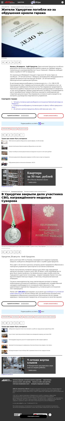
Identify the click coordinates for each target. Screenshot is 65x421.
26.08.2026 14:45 (6, 191)
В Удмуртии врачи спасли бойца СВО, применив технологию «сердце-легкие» (29, 350)
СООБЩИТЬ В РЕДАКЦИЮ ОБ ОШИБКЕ (40, 383)
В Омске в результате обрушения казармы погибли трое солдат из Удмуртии (29, 157)
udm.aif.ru (21, 292)
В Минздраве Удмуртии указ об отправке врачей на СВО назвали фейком (28, 339)
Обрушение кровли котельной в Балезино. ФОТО (22, 162)
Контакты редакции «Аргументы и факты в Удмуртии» (27, 379)
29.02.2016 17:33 (5, 7)
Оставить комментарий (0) (51, 115)
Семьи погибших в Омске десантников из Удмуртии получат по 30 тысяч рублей (30, 151)
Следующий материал (33, 416)
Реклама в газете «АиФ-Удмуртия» (22, 382)
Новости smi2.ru (7, 186)
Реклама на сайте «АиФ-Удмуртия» (41, 382)
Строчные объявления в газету (21, 383)
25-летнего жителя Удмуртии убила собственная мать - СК (34, 109)
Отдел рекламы (47, 379)
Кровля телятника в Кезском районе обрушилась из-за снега (25, 146)
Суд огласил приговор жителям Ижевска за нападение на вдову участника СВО (30, 334)
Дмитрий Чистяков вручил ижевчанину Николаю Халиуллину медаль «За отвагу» (30, 345)
